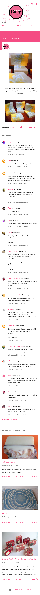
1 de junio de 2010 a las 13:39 (17, 340)
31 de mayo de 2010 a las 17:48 (18, 227)
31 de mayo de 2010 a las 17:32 (18, 214)
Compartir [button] (32, 127)
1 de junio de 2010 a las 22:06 (17, 400)
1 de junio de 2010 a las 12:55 (17, 320)
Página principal (7, 26)
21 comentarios (17, 579)
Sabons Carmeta (13, 251)
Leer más (35, 476)
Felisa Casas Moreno (14, 278)
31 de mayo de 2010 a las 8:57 (17, 183)
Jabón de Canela (8, 461)
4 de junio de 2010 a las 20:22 (17, 415)
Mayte (10, 232)
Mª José (10, 309)
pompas (10, 189)
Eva (9, 220)
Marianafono (12, 326)
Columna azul (7, 513)
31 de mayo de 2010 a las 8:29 (17, 154)
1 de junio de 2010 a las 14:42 (17, 355)
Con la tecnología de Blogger (21, 590)
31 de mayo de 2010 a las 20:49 (18, 272)
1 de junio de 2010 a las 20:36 (17, 369)
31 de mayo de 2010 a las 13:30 (18, 202)
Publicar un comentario (9, 419)
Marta (10, 406)
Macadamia (14, 127)
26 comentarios (17, 476)
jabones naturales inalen (15, 346)
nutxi (9, 160)
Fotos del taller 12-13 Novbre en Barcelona (19, 559)
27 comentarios (17, 522)
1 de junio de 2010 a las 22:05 (17, 386)
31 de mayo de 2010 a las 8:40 (17, 167)
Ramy (9, 375)
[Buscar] (32, 3)
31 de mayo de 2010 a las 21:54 (18, 289)
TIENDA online (21, 26)
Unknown (11, 173)
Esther (10, 361)
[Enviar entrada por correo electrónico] (21, 127)
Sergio (10, 142)
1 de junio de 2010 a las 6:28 (17, 303)
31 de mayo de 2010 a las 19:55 (18, 245)
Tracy (10, 208)
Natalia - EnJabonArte (15, 295)
